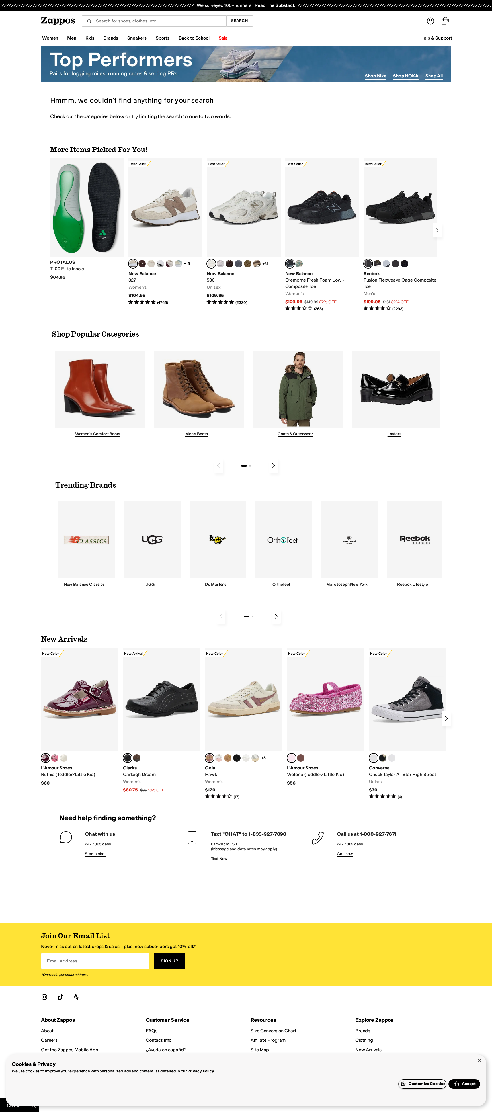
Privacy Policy (200, 1071)
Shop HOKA (406, 76)
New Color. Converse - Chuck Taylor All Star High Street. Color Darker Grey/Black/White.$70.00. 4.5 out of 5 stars (407, 724)
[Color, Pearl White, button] (63, 758)
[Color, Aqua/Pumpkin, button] (299, 263)
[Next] (437, 230)
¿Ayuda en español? (166, 1049)
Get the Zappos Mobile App (69, 1049)
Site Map (260, 1049)
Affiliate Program (268, 1040)
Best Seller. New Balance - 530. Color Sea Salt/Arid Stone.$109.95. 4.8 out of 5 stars (243, 232)
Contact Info (158, 1040)
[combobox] (154, 21)
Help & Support (436, 38)
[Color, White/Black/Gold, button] (236, 758)
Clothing (364, 1040)
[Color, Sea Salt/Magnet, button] (238, 263)
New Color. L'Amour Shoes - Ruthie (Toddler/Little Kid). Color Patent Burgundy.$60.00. (79, 717)
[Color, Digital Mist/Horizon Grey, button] (160, 263)
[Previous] (218, 465)
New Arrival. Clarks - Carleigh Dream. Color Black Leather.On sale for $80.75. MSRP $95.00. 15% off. (161, 720)
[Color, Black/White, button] (404, 263)
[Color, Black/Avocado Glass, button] (382, 758)
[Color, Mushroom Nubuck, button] (136, 758)
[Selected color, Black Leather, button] (127, 758)
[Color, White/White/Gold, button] (246, 758)
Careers (49, 1040)
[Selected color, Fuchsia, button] (291, 758)
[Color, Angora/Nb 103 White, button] (178, 263)
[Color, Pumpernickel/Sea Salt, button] (142, 263)
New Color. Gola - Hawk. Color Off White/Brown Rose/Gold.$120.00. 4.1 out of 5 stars (243, 724)
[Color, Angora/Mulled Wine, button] (169, 263)
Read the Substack (275, 5)
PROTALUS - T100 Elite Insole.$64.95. (87, 219)
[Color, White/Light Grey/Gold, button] (255, 758)
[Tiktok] (60, 997)
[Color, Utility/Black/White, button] (391, 758)
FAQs (151, 1030)
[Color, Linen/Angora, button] (151, 263)
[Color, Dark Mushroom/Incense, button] (256, 263)
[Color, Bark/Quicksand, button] (247, 263)
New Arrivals (368, 1049)
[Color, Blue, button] (395, 263)
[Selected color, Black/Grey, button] (289, 263)
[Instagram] (44, 997)
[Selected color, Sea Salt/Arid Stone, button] (211, 263)
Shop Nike (375, 76)
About (47, 1030)
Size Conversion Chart (273, 1030)
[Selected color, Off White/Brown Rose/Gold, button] (209, 758)
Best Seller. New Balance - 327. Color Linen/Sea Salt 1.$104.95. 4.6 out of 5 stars (165, 232)
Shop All (434, 76)
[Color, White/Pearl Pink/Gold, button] (218, 758)
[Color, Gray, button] (386, 263)
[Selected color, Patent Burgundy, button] (45, 758)
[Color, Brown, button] (377, 263)
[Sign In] (430, 21)
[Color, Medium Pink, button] (300, 758)
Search (239, 20)
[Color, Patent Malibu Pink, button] (54, 758)
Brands (362, 1030)
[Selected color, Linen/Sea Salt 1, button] (133, 263)
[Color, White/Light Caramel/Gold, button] (227, 758)
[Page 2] (250, 466)
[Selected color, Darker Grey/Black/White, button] (373, 758)
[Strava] (76, 997)
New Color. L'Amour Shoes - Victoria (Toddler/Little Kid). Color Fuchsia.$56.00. (325, 717)
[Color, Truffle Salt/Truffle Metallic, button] (220, 263)
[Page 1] (244, 466)
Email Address (62, 961)
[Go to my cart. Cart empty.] (445, 21)
